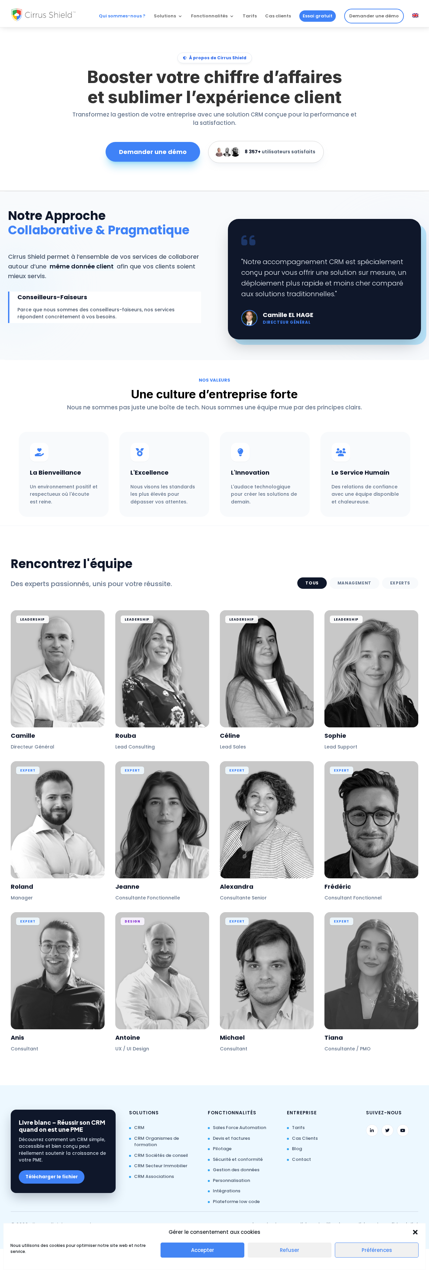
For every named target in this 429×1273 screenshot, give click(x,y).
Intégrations (226, 1191)
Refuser (289, 1250)
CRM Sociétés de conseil (161, 1155)
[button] (415, 1232)
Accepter (202, 1250)
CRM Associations (154, 1176)
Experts (400, 583)
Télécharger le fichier (51, 1177)
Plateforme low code (236, 1201)
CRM (139, 1127)
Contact (301, 1159)
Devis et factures (231, 1138)
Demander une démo (374, 16)
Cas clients (278, 16)
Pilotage (222, 1148)
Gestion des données (236, 1170)
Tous (311, 583)
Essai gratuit (317, 16)
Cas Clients (305, 1138)
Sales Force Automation (239, 1127)
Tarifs (250, 16)
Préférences (377, 1250)
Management (354, 583)
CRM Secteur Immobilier (160, 1166)
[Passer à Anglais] (415, 20)
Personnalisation (231, 1180)
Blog (297, 1148)
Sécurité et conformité (238, 1159)
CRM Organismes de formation (156, 1141)
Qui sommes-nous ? (122, 16)
